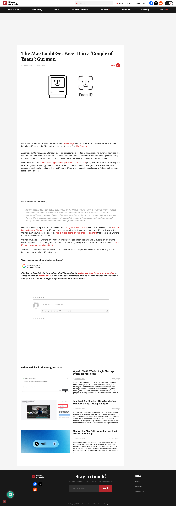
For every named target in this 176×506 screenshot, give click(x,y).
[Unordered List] (57, 311)
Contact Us (139, 491)
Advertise (138, 486)
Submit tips (140, 3)
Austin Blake (80, 379)
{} (68, 310)
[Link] (65, 311)
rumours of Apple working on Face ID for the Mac (64, 162)
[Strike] (51, 311)
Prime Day (37, 9)
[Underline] (48, 311)
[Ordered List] (54, 311)
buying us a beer (85, 273)
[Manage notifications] (4, 501)
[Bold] (43, 311)
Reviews (126, 9)
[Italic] (45, 311)
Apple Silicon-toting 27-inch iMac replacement (76, 233)
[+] (71, 310)
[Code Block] (63, 311)
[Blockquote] (60, 311)
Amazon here (45, 276)
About (137, 481)
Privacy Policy (103, 504)
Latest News (14, 9)
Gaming (145, 9)
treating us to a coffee (104, 273)
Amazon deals (125, 3)
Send (105, 488)
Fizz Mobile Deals (79, 9)
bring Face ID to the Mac (77, 227)
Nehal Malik (27, 65)
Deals (56, 9)
